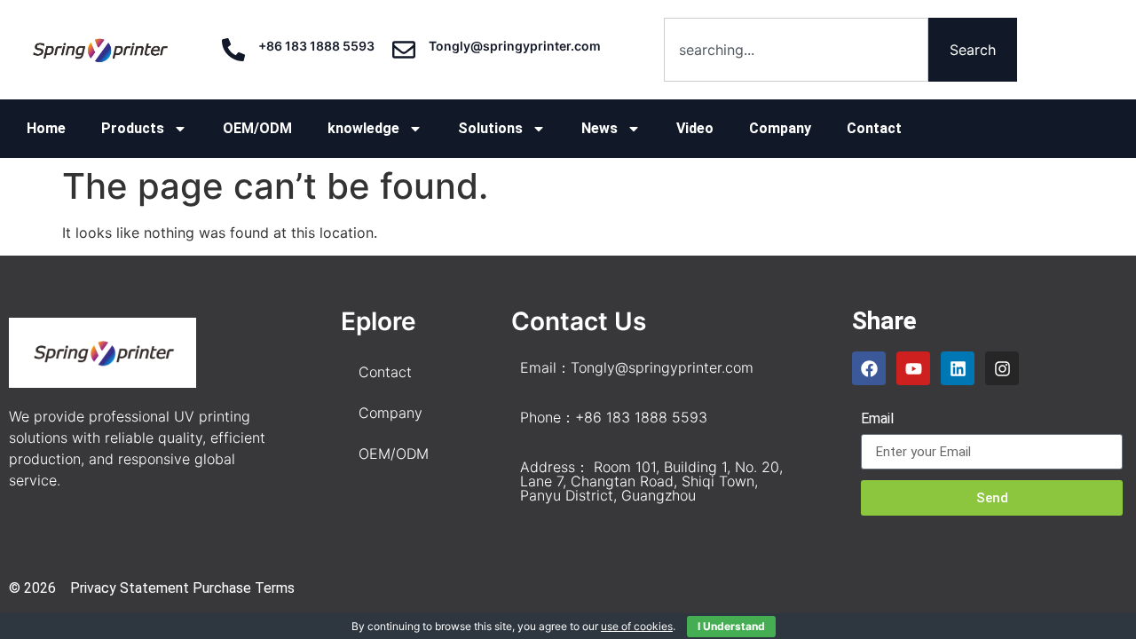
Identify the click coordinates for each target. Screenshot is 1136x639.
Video (695, 128)
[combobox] (796, 50)
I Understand (731, 626)
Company (780, 128)
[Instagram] (1002, 368)
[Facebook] (869, 368)
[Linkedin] (957, 368)
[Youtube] (913, 368)
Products (132, 128)
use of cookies (637, 626)
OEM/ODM (257, 128)
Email (877, 419)
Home (46, 128)
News (599, 128)
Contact (874, 128)
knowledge (363, 128)
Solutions (490, 128)
